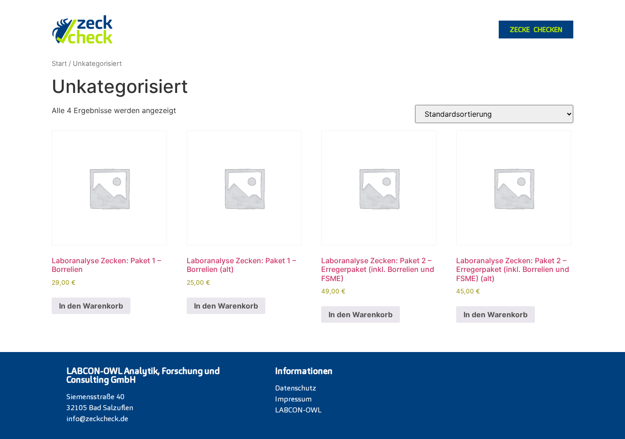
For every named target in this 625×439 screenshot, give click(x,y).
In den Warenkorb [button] (91, 305)
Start (59, 64)
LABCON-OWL (298, 410)
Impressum (293, 399)
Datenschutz (295, 388)
